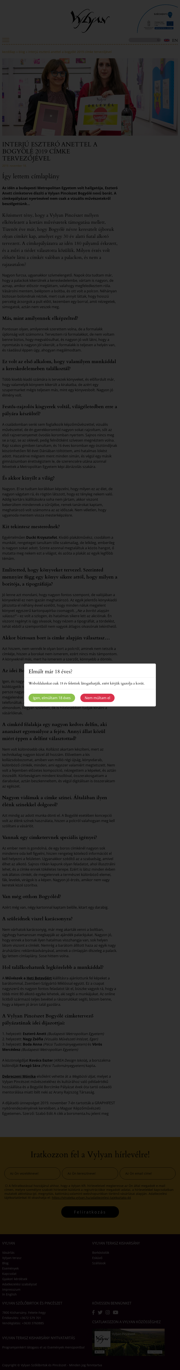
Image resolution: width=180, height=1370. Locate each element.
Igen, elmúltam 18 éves (52, 697)
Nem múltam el (97, 697)
